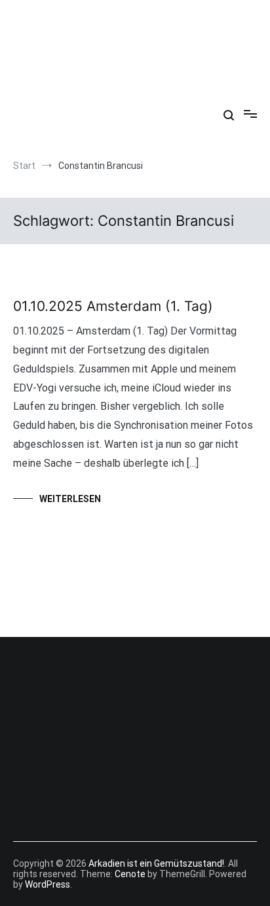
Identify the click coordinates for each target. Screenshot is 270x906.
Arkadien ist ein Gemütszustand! (135, 31)
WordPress (47, 884)
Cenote (130, 874)
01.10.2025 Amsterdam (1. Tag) (113, 306)
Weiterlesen (70, 499)
